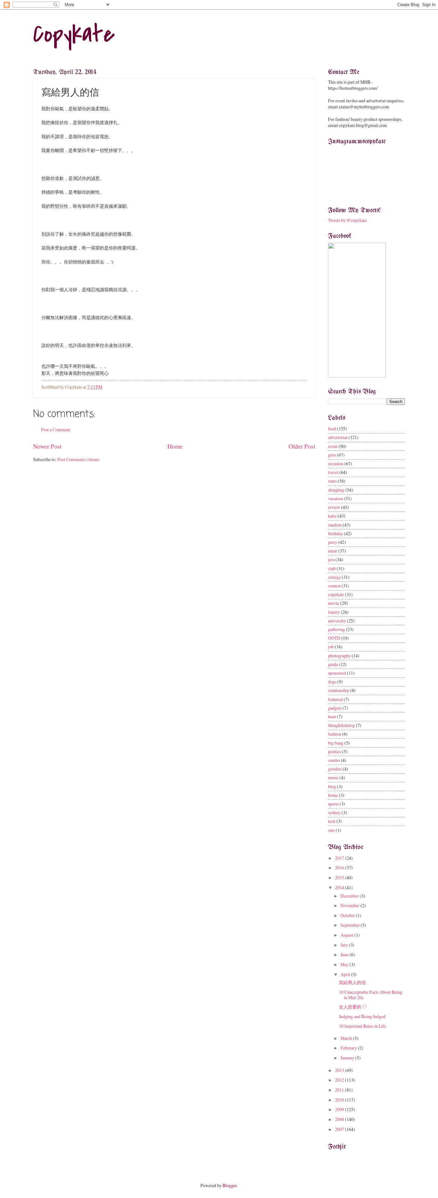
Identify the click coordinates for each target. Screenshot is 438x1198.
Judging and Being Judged (362, 1016)
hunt (332, 716)
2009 (340, 1109)
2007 (340, 1129)
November (350, 905)
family (334, 612)
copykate (336, 594)
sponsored (337, 673)
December (350, 896)
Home (175, 446)
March (347, 1038)
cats (331, 830)
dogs (332, 682)
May (345, 964)
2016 (340, 868)
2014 (340, 887)
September (351, 925)
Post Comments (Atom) (78, 459)
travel (333, 472)
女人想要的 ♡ (353, 1007)
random (335, 525)
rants (332, 481)
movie (333, 603)
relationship (338, 690)
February (349, 1048)
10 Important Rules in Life (362, 1026)
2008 (340, 1119)
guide (333, 664)
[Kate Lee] (357, 376)
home (333, 795)
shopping (336, 490)
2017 (340, 858)
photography (339, 656)
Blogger (230, 1185)
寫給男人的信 (352, 982)
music (333, 777)
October (348, 915)
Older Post (302, 446)
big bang (335, 743)
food (332, 429)
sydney (334, 812)
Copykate (74, 34)
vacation (335, 498)
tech (331, 821)
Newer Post (47, 446)
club (332, 568)
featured (335, 699)
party (332, 542)
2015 (340, 877)
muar (332, 551)
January (348, 1058)
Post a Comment (55, 429)
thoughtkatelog (341, 725)
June (345, 954)
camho (334, 760)
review (334, 507)
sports (333, 804)
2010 (340, 1100)
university (337, 621)
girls (332, 455)
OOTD (334, 638)
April (346, 974)
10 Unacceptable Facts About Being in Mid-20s (370, 994)
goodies (335, 769)
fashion (334, 734)
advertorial (338, 437)
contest (334, 586)
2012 (340, 1080)
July (345, 945)
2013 (340, 1070)
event (333, 446)
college (334, 577)
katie (332, 516)
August (347, 935)
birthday (335, 533)
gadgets (334, 708)
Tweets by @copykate (347, 220)
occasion (335, 463)
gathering (336, 629)
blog (332, 786)
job (331, 647)
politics (334, 751)
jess (331, 559)
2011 (340, 1090)
